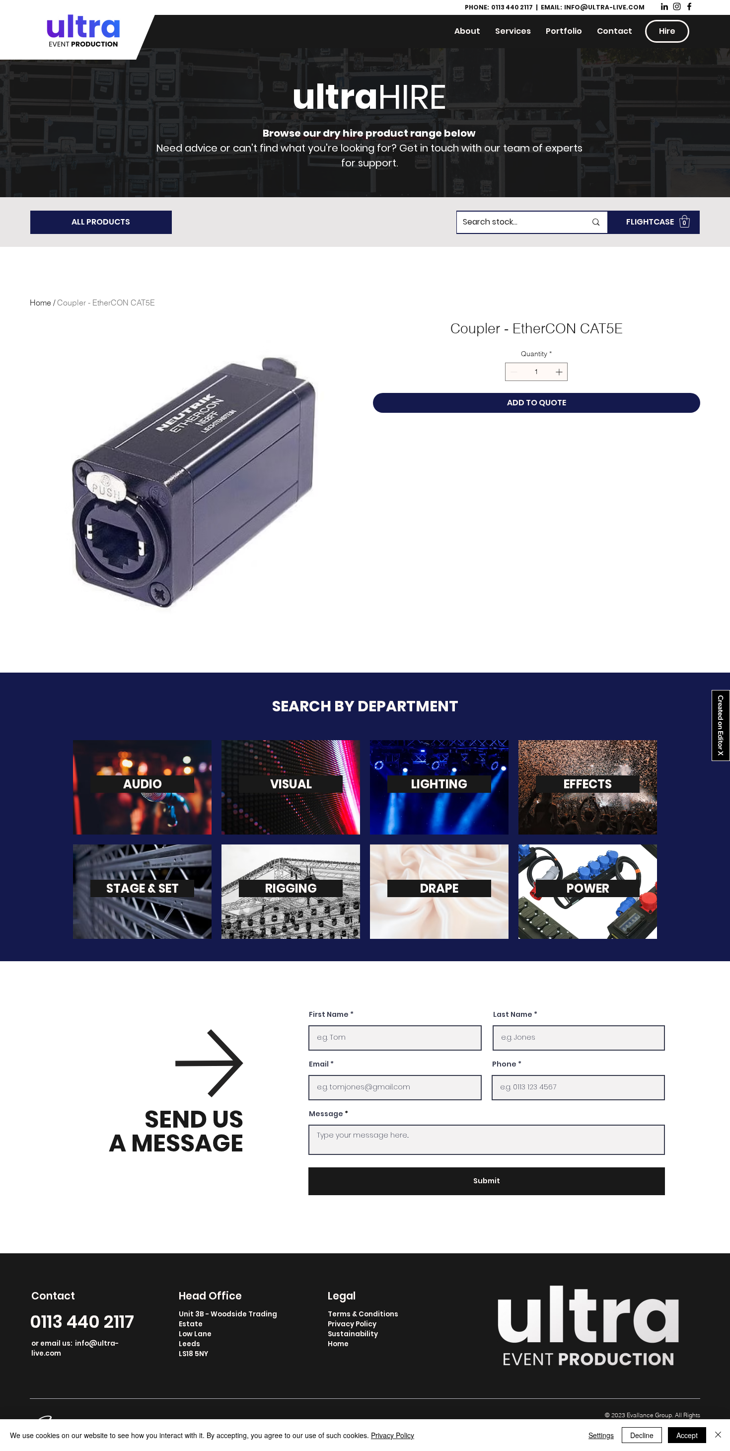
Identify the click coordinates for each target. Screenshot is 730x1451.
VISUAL (291, 784)
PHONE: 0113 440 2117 (499, 7)
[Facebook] (689, 6)
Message (326, 1113)
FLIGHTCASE (650, 222)
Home (40, 302)
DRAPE (439, 888)
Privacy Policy (352, 1324)
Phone (504, 1064)
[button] (684, 221)
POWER (588, 888)
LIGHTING (439, 784)
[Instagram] (677, 6)
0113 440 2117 (82, 1321)
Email (319, 1064)
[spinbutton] (536, 372)
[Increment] (560, 372)
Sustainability (353, 1334)
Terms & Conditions (363, 1314)
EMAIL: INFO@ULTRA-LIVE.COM (593, 7)
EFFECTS (588, 784)
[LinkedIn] (664, 6)
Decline (642, 1435)
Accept (687, 1435)
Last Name (512, 1014)
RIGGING (291, 888)
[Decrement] (513, 372)
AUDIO (142, 784)
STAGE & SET (142, 888)
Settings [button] (601, 1435)
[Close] (718, 1435)
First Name (329, 1014)
